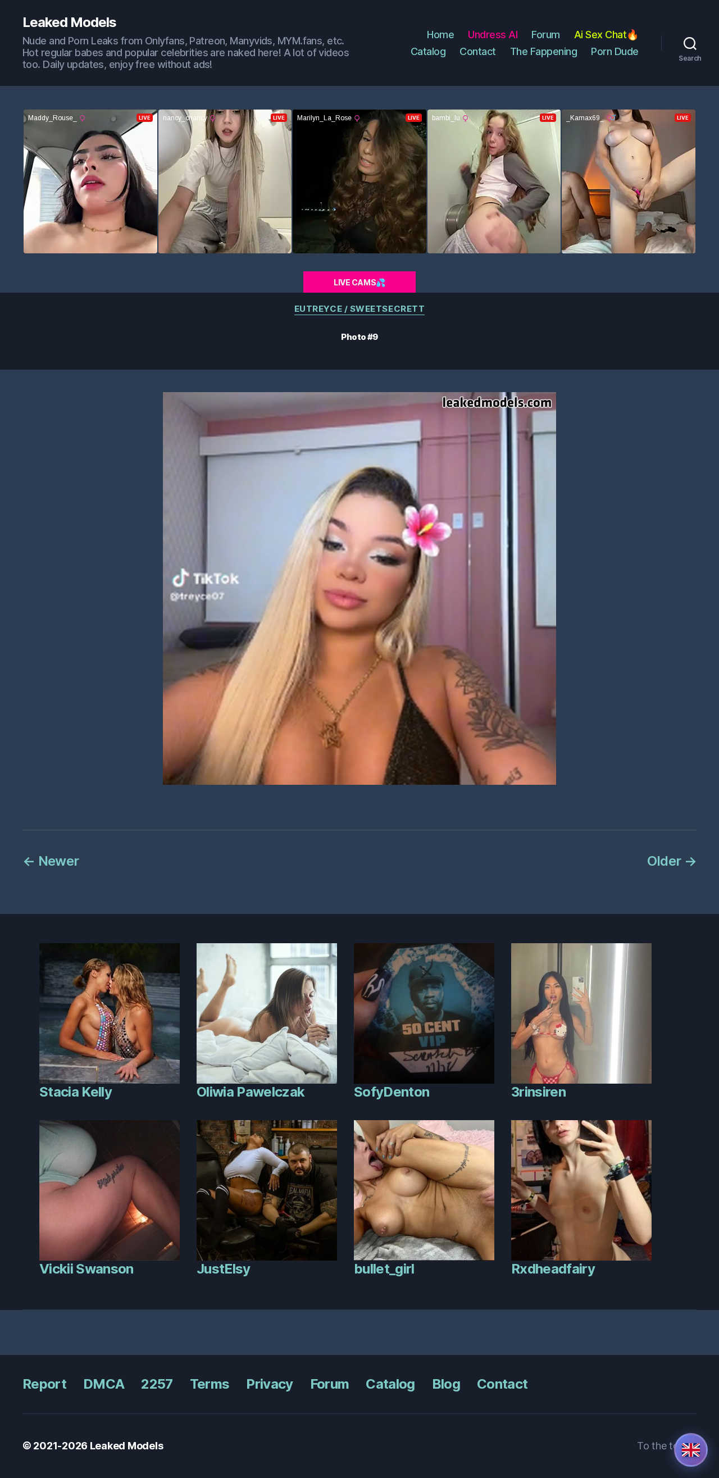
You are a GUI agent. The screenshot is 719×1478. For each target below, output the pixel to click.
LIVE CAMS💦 (359, 282)
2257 (156, 1384)
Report (44, 1384)
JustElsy (224, 1269)
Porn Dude (615, 51)
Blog (446, 1384)
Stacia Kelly (75, 1092)
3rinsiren (538, 1092)
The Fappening (543, 51)
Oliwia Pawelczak (250, 1092)
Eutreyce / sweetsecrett (359, 309)
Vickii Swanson (86, 1269)
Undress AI (492, 34)
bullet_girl (384, 1269)
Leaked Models (69, 22)
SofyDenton (391, 1092)
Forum (545, 34)
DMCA (103, 1384)
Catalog (428, 51)
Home (440, 34)
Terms (210, 1384)
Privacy (269, 1384)
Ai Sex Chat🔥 (606, 34)
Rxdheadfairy (553, 1269)
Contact (477, 51)
